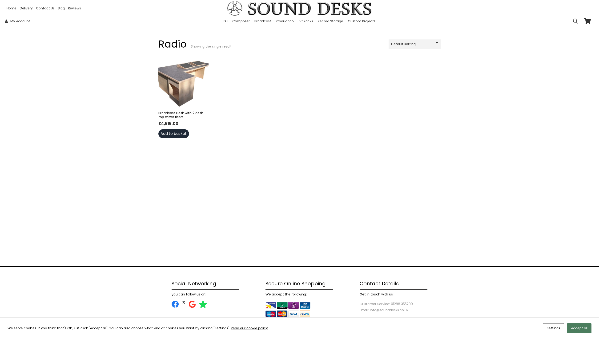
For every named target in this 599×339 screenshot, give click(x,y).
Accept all (579, 328)
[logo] (235, 8)
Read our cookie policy (249, 328)
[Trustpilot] (203, 304)
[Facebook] (175, 304)
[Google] (192, 304)
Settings (553, 328)
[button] (575, 21)
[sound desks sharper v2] (309, 8)
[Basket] (587, 21)
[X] (183, 302)
